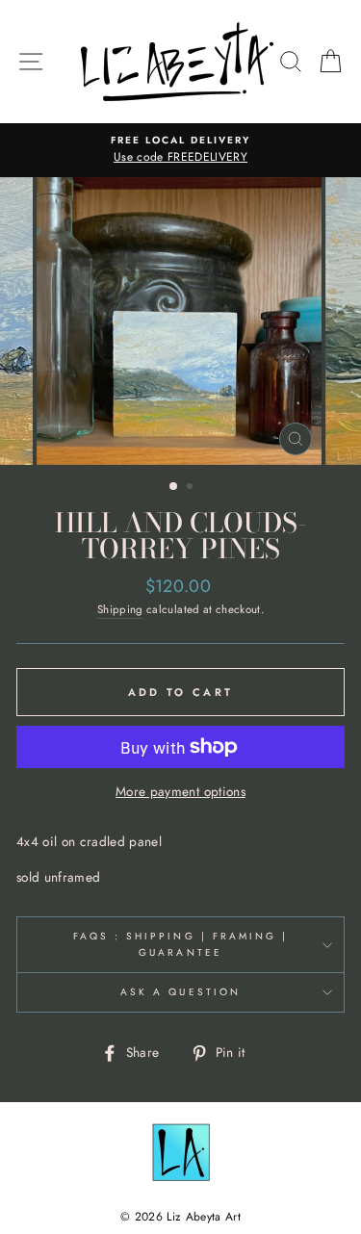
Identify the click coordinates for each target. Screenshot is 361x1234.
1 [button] (174, 487)
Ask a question (180, 992)
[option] (180, 150)
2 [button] (191, 488)
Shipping (120, 609)
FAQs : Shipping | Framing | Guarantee (181, 944)
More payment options (180, 791)
